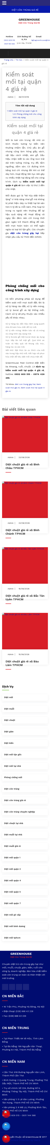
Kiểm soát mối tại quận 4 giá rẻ (22, 111)
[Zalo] (6, 1126)
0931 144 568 (9, 44)
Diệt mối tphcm (12, 938)
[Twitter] (5, 987)
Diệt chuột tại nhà (13, 823)
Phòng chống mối (13, 777)
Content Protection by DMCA (25, 1140)
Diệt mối (8, 697)
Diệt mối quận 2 (12, 869)
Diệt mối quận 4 (12, 880)
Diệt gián (8, 731)
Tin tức (19, 60)
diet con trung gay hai (25, 384)
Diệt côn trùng (11, 789)
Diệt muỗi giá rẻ (12, 846)
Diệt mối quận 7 (12, 903)
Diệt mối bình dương (14, 926)
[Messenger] (6, 1114)
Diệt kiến (8, 743)
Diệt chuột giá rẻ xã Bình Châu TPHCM (22, 466)
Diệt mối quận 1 (12, 857)
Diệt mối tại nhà (12, 766)
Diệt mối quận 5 (12, 892)
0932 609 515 (9, 40)
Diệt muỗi (9, 709)
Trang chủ (8, 60)
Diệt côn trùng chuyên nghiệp (19, 812)
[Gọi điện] (6, 1139)
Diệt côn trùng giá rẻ (15, 800)
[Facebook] (12, 987)
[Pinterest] (26, 987)
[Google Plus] (19, 987)
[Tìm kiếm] (5, 53)
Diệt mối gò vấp (12, 915)
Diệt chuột (9, 720)
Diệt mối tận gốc (13, 754)
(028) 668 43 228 (24, 1011)
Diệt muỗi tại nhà (13, 834)
